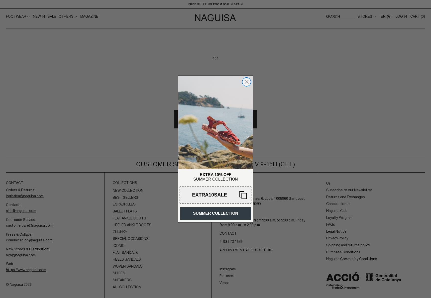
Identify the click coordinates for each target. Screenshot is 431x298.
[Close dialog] (246, 82)
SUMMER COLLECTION (215, 213)
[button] (215, 195)
